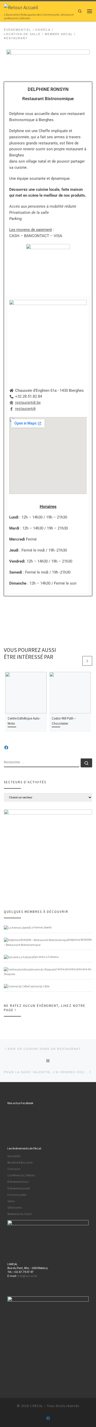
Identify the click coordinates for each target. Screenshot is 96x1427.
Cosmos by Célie (39, 986)
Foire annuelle (16, 1195)
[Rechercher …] (86, 762)
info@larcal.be (27, 1276)
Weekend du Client (19, 1214)
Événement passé (18, 1188)
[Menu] (89, 11)
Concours (13, 1169)
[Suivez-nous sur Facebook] (6, 748)
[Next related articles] (87, 661)
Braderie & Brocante (20, 1162)
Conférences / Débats (21, 1175)
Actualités (13, 1156)
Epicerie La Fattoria (46, 957)
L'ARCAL (36, 1406)
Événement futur (18, 1181)
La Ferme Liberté (40, 927)
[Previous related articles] (76, 661)
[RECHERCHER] (41, 762)
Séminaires (14, 1207)
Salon (11, 1201)
